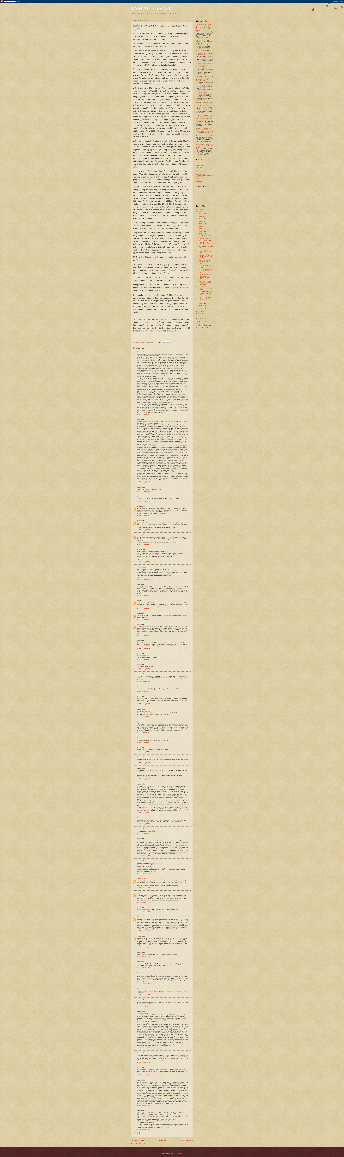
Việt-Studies (199, 179)
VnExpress (199, 181)
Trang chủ (162, 1140)
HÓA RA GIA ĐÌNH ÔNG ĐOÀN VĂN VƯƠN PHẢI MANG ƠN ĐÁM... (205, 277)
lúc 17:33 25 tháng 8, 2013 (143, 967)
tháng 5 (201, 231)
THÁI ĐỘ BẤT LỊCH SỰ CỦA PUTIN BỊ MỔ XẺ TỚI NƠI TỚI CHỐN (204, 146)
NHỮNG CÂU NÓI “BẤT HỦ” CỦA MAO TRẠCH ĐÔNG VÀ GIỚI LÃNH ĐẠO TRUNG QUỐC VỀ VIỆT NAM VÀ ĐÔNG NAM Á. (204, 131)
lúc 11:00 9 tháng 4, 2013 (143, 691)
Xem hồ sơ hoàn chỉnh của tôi (204, 327)
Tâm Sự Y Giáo (202, 321)
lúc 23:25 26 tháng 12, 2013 (144, 1048)
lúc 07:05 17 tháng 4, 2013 (143, 911)
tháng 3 (201, 303)
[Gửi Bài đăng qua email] (159, 342)
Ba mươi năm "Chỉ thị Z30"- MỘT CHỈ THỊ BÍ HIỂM (205, 288)
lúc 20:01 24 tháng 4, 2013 (143, 931)
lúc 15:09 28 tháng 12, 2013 (144, 1062)
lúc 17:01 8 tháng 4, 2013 (143, 414)
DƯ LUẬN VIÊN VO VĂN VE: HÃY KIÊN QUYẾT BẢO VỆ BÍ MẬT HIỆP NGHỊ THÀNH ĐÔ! (204, 117)
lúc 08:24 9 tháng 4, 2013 (143, 579)
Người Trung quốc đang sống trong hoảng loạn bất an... (205, 251)
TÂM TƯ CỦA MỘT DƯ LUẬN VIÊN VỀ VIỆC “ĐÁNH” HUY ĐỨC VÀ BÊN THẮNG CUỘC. (204, 104)
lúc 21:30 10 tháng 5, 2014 (143, 1105)
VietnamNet (199, 176)
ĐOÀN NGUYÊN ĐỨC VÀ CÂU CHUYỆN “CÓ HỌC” (204, 54)
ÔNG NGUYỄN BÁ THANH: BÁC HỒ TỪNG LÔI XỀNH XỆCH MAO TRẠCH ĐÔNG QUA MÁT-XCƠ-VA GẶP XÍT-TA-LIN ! (204, 27)
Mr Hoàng (139, 506)
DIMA (138, 600)
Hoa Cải (198, 163)
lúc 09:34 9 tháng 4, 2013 (143, 648)
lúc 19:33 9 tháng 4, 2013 (143, 752)
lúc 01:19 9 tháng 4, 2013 (143, 530)
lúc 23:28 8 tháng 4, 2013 (143, 501)
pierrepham (140, 613)
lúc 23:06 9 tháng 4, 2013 (143, 833)
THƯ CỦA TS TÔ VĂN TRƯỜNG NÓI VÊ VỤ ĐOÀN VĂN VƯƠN (205, 283)
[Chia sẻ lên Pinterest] (169, 342)
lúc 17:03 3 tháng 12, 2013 (143, 983)
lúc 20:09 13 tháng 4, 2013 (143, 873)
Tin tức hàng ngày (201, 172)
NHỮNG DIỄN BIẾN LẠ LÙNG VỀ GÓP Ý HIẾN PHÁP (206, 262)
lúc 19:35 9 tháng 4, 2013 (143, 763)
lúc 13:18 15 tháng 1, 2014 (143, 1075)
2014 (199, 209)
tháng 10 (201, 218)
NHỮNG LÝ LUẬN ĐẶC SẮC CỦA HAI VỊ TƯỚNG (203, 91)
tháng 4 (201, 233)
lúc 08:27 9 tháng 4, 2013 (143, 595)
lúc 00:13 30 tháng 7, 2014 (143, 1129)
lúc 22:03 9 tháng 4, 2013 (143, 824)
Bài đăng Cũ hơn (186, 1140)
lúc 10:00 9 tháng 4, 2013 (143, 669)
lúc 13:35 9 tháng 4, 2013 (143, 716)
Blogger (180, 1153)
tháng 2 (201, 305)
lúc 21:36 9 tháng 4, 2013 (143, 779)
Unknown (139, 624)
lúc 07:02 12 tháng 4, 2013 (143, 856)
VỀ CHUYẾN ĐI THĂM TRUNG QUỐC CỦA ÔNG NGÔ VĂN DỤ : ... (206, 237)
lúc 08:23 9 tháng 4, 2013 (143, 562)
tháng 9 (201, 221)
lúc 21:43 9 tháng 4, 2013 (143, 812)
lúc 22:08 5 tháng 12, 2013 (143, 1006)
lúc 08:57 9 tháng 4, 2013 (143, 635)
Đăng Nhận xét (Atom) (141, 1143)
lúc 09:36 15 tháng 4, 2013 (143, 888)
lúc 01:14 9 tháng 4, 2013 (143, 515)
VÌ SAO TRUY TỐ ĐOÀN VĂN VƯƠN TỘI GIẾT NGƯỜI (205, 293)
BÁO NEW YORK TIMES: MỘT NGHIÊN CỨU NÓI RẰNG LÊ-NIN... (206, 242)
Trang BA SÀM (200, 174)
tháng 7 (201, 226)
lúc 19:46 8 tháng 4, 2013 (143, 491)
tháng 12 (201, 213)
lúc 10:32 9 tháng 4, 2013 (143, 681)
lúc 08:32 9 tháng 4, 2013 (143, 608)
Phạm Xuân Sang (141, 878)
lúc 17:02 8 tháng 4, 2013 (143, 482)
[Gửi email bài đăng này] (162, 342)
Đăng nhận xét (138, 1133)
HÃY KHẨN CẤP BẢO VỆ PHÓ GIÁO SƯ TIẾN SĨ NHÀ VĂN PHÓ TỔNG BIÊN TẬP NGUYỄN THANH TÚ (204, 79)
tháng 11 (201, 216)
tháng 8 (201, 223)
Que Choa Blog (200, 169)
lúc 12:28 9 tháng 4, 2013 (143, 704)
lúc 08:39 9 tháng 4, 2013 (143, 619)
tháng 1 (201, 308)
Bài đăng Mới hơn (137, 1140)
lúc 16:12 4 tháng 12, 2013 (143, 995)
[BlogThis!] (164, 342)
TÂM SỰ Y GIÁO (150, 8)
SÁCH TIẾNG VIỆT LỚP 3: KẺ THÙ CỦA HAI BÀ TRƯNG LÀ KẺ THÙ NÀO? (204, 42)
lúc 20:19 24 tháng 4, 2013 (143, 947)
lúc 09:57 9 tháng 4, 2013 (143, 659)
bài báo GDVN (144, 44)
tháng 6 (201, 228)
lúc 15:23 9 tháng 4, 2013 (143, 732)
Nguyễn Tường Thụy (201, 165)
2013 (199, 211)
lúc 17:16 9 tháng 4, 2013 (143, 742)
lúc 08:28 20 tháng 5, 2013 (143, 956)
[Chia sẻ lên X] (166, 342)
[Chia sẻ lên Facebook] (167, 342)
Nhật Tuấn (199, 167)
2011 (199, 313)
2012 (199, 311)
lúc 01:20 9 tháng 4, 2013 (143, 544)
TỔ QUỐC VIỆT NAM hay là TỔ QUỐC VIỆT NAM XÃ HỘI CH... (206, 257)
